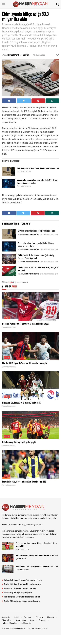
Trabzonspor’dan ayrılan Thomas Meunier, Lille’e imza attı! (36, 544)
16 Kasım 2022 (39, 55)
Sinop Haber (21, 620)
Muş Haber (6, 620)
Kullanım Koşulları (9, 623)
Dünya (16, 617)
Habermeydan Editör (18, 55)
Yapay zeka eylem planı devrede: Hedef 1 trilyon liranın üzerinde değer (37, 181)
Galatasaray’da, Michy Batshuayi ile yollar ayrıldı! (37, 555)
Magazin (50, 617)
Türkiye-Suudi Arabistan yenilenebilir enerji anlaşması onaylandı (38, 269)
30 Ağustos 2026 (10, 328)
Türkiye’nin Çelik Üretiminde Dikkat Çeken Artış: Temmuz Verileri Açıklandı (36, 256)
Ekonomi (27, 617)
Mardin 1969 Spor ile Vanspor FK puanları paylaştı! (24, 363)
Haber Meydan (14, 628)
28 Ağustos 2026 (48, 274)
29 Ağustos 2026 (24, 172)
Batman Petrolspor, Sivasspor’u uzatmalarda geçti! (25, 323)
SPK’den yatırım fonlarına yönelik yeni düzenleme (38, 168)
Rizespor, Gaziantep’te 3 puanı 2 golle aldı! (21, 402)
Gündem (39, 617)
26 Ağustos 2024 (23, 570)
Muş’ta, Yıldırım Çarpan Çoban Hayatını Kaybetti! (22, 600)
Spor (6, 318)
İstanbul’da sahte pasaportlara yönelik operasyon (37, 566)
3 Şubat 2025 (22, 559)
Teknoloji (42, 620)
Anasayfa (6, 617)
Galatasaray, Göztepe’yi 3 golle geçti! (19, 442)
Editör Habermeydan (30, 262)
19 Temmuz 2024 (23, 550)
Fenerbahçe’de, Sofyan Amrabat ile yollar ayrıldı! (24, 481)
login (11, 282)
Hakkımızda (26, 623)
